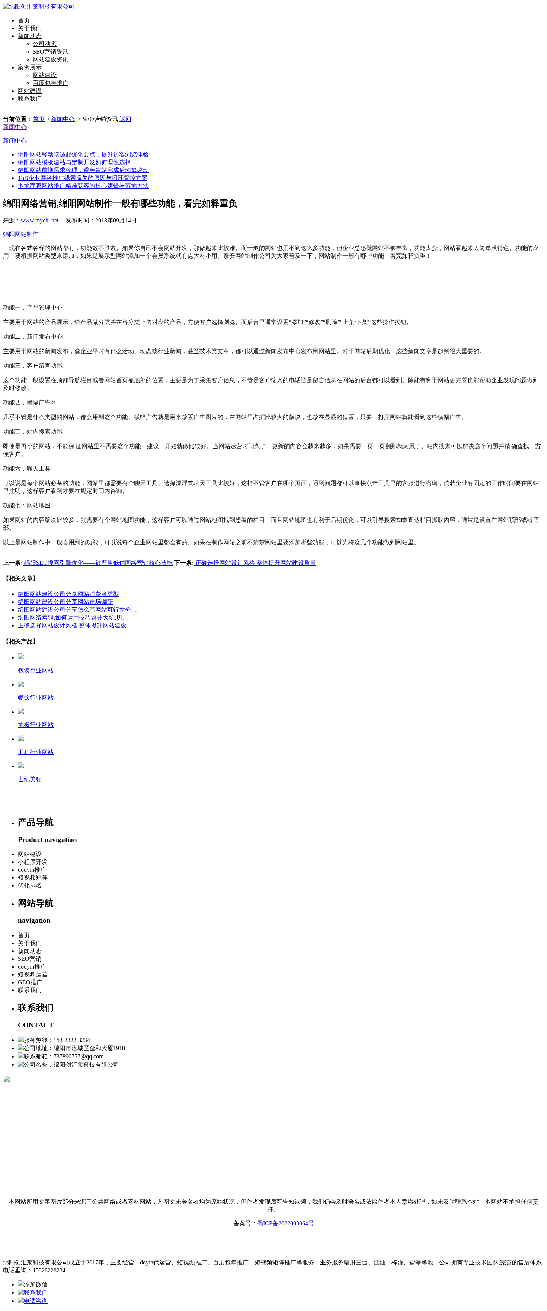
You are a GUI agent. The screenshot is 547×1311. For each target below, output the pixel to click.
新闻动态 (30, 36)
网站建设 (45, 75)
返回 (125, 119)
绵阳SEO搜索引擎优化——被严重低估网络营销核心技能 (98, 563)
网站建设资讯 (50, 59)
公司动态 (45, 44)
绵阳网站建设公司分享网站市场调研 (65, 602)
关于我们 (30, 28)
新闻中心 (63, 119)
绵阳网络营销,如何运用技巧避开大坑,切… (73, 617)
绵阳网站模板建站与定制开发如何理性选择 (74, 162)
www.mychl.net (39, 220)
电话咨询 (36, 1301)
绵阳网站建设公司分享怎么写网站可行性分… (77, 610)
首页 (24, 20)
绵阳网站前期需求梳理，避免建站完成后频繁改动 (83, 170)
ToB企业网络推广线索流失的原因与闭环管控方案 (82, 178)
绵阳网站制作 (22, 234)
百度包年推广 (50, 83)
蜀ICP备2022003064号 (285, 1223)
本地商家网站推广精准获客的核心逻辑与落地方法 (83, 186)
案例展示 (30, 67)
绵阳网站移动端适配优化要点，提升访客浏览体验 (83, 154)
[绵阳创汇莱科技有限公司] (38, 6)
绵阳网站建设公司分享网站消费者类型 (68, 594)
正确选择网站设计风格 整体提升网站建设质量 (255, 563)
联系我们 (30, 98)
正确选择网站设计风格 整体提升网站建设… (75, 625)
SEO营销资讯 (50, 51)
